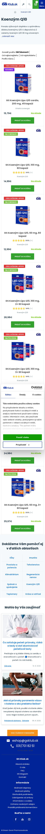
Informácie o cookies (22, 800)
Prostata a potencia (11, 566)
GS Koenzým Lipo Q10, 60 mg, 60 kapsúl (22, 234)
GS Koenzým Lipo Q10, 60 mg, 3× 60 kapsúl (22, 506)
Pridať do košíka (22, 120)
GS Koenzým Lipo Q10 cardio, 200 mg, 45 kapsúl (22, 102)
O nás (22, 767)
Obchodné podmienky (22, 794)
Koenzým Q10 (26, 12)
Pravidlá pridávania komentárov (22, 807)
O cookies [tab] (36, 395)
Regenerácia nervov (33, 576)
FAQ (22, 770)
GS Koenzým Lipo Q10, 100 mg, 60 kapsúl (23, 166)
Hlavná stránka (22, 764)
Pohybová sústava (12, 720)
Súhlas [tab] (8, 395)
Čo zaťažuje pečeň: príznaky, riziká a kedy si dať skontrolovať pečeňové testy (22, 646)
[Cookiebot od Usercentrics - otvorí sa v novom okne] (31, 387)
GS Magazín (22, 774)
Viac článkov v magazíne (22, 733)
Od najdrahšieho (27, 55)
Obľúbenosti (22, 52)
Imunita (33, 557)
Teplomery (11, 594)
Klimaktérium (12, 574)
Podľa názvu (7, 58)
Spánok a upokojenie (11, 585)
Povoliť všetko (22, 437)
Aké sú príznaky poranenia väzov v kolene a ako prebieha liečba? (23, 702)
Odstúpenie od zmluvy (22, 797)
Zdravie (7, 666)
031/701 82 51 (25, 746)
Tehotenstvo (33, 564)
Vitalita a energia (22, 108)
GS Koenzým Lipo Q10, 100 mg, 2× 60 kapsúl (23, 302)
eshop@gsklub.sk (25, 741)
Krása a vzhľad (33, 594)
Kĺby (12, 557)
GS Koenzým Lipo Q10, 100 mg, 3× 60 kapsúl (23, 370)
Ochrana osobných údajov (22, 804)
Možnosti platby (22, 791)
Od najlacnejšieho (10, 55)
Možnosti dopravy (22, 787)
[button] (29, 4)
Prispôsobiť (21, 445)
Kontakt (22, 777)
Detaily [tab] (23, 395)
